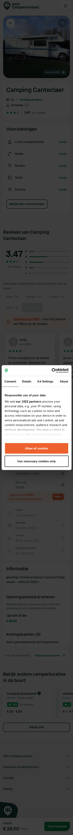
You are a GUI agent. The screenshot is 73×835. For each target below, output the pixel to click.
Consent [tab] (10, 381)
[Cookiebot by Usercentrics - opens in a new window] (52, 370)
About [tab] (64, 381)
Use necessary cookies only (36, 461)
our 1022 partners (28, 401)
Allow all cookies (36, 448)
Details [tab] (27, 381)
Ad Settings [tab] (45, 381)
